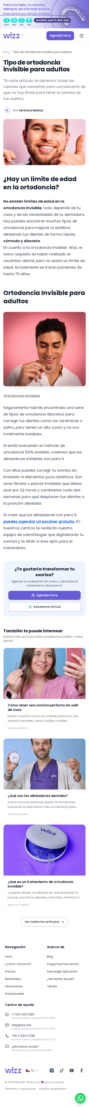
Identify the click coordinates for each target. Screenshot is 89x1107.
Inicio (8, 957)
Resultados (13, 979)
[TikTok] (61, 1070)
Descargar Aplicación (62, 971)
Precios (10, 971)
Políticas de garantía (52, 1088)
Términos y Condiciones (20, 1088)
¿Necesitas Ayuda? (60, 979)
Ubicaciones (14, 986)
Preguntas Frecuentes (63, 964)
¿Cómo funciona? (18, 964)
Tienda (52, 986)
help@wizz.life (21, 1025)
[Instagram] (51, 1070)
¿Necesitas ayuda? (25, 1046)
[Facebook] (81, 1070)
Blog (6, 52)
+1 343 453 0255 (23, 1014)
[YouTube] (71, 1070)
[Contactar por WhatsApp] (80, 1098)
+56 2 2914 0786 (23, 1036)
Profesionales (14, 994)
